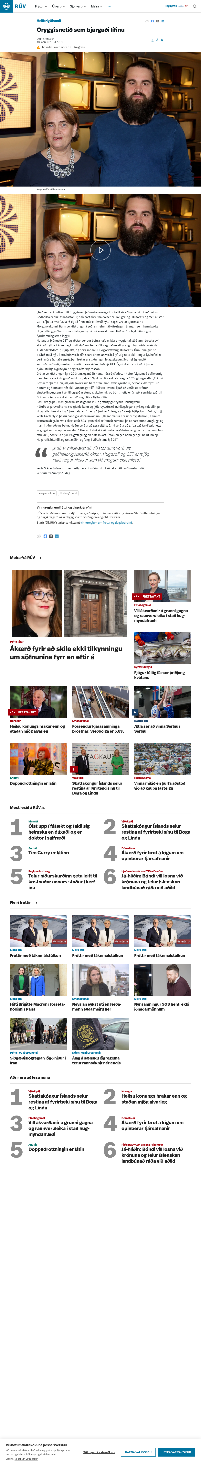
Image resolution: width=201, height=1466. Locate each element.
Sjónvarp (76, 6)
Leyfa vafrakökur (176, 1452)
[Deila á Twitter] (157, 21)
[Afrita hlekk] (147, 21)
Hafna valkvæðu (138, 1452)
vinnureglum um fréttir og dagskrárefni (106, 523)
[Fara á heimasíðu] (16, 6)
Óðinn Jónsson (46, 39)
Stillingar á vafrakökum (99, 1452)
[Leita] (194, 6)
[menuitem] (46, 6)
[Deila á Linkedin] (163, 21)
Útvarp (56, 6)
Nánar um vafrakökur (26, 1458)
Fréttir (39, 6)
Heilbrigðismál (49, 21)
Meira (95, 6)
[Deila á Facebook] (152, 21)
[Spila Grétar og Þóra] (100, 250)
